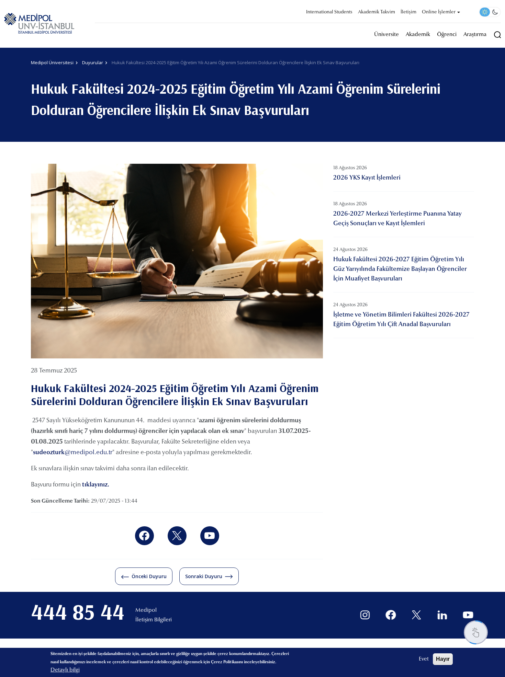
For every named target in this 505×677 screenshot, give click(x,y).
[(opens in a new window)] (144, 535)
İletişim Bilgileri (153, 620)
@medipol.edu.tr (72, 453)
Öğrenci (447, 34)
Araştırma (474, 34)
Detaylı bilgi (65, 670)
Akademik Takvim (376, 12)
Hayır (443, 659)
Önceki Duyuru (149, 576)
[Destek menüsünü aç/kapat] (476, 632)
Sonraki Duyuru (203, 576)
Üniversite (386, 34)
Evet (424, 659)
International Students (329, 12)
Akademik (418, 34)
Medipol (146, 610)
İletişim (408, 12)
